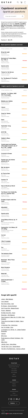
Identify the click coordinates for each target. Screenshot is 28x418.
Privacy (6, 410)
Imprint (3, 412)
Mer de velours (5, 167)
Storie (14, 374)
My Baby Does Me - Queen (8, 313)
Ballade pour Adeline (18, 25)
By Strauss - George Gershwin (9, 306)
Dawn (2, 119)
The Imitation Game (6, 253)
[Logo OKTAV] (6, 2)
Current (3, 235)
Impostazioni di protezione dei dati (16, 410)
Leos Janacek (5, 301)
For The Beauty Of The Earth (9, 78)
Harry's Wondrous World (8, 186)
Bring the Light (5, 52)
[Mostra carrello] (21, 2)
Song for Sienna (5, 113)
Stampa (14, 383)
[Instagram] (14, 399)
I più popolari (14, 370)
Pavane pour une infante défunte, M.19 (8, 160)
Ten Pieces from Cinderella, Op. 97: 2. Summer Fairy (9, 192)
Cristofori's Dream (6, 153)
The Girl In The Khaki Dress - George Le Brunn (13, 349)
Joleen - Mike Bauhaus (7, 299)
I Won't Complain (6, 241)
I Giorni (3, 107)
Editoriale (14, 376)
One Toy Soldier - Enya (7, 327)
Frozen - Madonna (6, 310)
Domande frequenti (14, 391)
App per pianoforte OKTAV (14, 365)
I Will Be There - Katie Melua (8, 344)
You (2, 247)
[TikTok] (19, 399)
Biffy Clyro (4, 336)
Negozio (14, 385)
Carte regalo (14, 368)
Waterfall (3, 273)
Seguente (24, 289)
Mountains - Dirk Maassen (8, 315)
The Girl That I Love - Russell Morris (10, 346)
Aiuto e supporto (14, 395)
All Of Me (3, 132)
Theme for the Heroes (7, 72)
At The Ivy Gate (5, 173)
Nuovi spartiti (14, 372)
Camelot (3, 333)
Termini (2, 410)
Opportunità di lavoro (14, 382)
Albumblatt (4, 207)
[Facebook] (9, 399)
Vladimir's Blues (5, 138)
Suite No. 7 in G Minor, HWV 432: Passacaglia (8, 94)
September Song (6, 126)
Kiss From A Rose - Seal (7, 303)
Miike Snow (4, 342)
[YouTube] (17, 399)
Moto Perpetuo (5, 267)
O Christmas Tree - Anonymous (9, 325)
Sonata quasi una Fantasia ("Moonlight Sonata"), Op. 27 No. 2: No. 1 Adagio (9, 146)
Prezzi (14, 393)
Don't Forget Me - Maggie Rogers (10, 308)
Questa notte (5, 66)
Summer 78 (4, 179)
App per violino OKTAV (14, 366)
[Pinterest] (11, 399)
